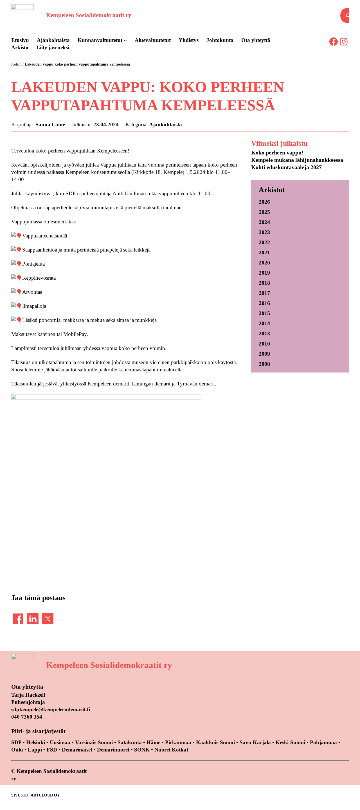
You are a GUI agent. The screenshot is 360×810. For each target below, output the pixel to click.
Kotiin (16, 64)
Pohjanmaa (324, 742)
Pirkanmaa (178, 742)
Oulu (17, 750)
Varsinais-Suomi (94, 742)
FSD (52, 750)
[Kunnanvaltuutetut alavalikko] (125, 40)
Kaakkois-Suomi (215, 742)
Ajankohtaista (165, 124)
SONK (142, 750)
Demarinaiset (77, 750)
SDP (16, 742)
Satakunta (130, 742)
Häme (154, 742)
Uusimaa (60, 742)
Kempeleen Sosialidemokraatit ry (88, 15)
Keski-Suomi (290, 742)
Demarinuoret (113, 750)
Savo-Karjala (255, 742)
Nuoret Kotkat (171, 750)
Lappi (35, 750)
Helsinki (36, 742)
